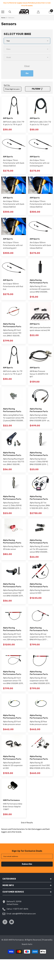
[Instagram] (11, 922)
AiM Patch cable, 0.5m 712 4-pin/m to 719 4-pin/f (40, 123)
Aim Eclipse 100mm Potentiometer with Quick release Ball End (40, 245)
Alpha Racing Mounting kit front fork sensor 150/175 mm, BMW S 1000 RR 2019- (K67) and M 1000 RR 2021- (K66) (13, 462)
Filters (36, 89)
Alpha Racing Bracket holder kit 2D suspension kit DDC (13, 765)
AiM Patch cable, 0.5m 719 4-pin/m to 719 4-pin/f (13, 123)
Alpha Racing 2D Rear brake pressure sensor (38, 723)
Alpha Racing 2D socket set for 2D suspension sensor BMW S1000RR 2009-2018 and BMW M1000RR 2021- (39, 549)
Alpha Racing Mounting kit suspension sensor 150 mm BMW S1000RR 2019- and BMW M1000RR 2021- (13, 593)
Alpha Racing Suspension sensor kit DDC (40, 591)
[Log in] (38, 12)
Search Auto (27, 944)
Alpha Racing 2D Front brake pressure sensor (12, 723)
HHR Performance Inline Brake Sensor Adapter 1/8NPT (12, 806)
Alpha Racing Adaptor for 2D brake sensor (13, 547)
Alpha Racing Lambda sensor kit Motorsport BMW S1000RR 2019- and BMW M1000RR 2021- (40, 418)
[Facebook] (5, 922)
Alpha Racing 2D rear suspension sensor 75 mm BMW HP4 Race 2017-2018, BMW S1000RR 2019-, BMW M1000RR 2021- (40, 637)
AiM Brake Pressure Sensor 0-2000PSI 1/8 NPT (39, 374)
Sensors (11, 18)
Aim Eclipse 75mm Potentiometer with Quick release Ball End (13, 163)
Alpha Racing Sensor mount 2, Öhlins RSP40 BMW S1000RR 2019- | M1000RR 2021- (12, 506)
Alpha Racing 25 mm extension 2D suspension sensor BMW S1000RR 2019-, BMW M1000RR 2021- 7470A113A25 (40, 289)
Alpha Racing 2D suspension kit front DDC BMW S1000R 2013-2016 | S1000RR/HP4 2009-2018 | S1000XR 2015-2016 (40, 766)
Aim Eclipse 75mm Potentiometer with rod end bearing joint (39, 163)
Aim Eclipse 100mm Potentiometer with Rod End (13, 286)
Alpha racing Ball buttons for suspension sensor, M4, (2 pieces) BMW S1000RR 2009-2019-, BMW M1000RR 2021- (13, 418)
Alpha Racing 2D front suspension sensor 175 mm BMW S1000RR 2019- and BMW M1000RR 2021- (13, 681)
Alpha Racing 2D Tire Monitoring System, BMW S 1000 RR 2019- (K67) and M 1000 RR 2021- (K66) (40, 506)
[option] (27, 4)
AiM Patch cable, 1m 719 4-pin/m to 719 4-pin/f (12, 372)
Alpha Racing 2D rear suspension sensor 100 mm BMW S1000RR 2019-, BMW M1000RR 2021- (40, 681)
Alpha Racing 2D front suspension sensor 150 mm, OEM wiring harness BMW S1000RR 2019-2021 (13, 637)
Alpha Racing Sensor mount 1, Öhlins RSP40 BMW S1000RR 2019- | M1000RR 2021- (39, 462)
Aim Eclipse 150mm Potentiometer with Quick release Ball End (13, 204)
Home (3, 18)
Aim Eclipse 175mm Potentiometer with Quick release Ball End (40, 204)
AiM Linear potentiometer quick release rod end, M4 (40, 329)
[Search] (9, 11)
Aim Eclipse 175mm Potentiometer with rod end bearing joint (12, 245)
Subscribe (27, 864)
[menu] (2, 11)
